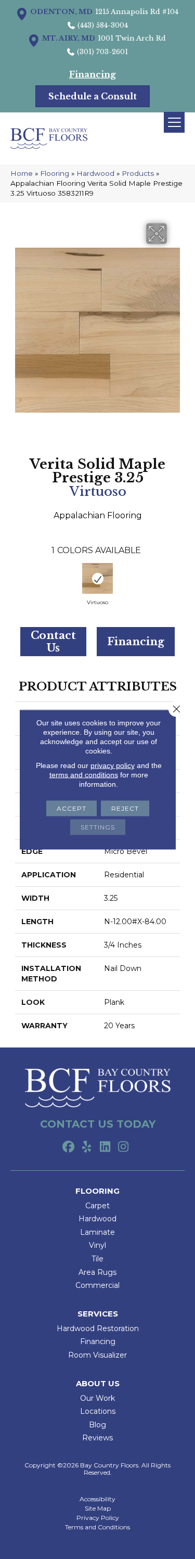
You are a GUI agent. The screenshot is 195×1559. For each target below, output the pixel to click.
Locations (97, 1411)
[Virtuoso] (97, 578)
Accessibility (97, 1499)
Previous (20, 581)
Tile (97, 1258)
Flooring (54, 173)
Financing (135, 641)
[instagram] (123, 1147)
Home (21, 173)
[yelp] (87, 1147)
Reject (125, 808)
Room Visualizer (97, 1355)
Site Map (98, 1508)
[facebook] (68, 1147)
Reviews (97, 1437)
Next (175, 581)
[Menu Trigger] (174, 122)
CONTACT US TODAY (97, 1124)
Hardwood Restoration (98, 1328)
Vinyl (97, 1245)
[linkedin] (105, 1147)
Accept (71, 808)
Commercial (97, 1285)
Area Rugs (97, 1272)
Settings (98, 827)
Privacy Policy (97, 1518)
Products (138, 173)
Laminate (97, 1232)
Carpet (97, 1205)
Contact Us (53, 641)
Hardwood (95, 173)
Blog (97, 1424)
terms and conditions (83, 775)
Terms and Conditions (97, 1527)
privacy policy (112, 765)
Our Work (97, 1398)
